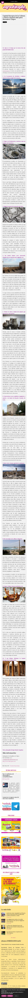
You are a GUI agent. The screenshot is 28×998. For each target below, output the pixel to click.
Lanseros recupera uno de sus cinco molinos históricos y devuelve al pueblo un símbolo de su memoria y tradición (11, 782)
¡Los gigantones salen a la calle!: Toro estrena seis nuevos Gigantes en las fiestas (15, 920)
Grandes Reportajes (14, 765)
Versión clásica (14, 1)
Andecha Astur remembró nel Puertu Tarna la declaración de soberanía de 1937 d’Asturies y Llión (16, 914)
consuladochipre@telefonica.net (10, 759)
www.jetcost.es (6, 71)
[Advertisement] (14, 34)
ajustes (11, 993)
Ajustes (16, 995)
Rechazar (10, 995)
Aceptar (4, 995)
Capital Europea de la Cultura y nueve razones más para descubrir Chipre (14, 17)
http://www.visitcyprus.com (9, 761)
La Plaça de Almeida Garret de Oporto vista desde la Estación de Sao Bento (15, 927)
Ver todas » (13, 937)
